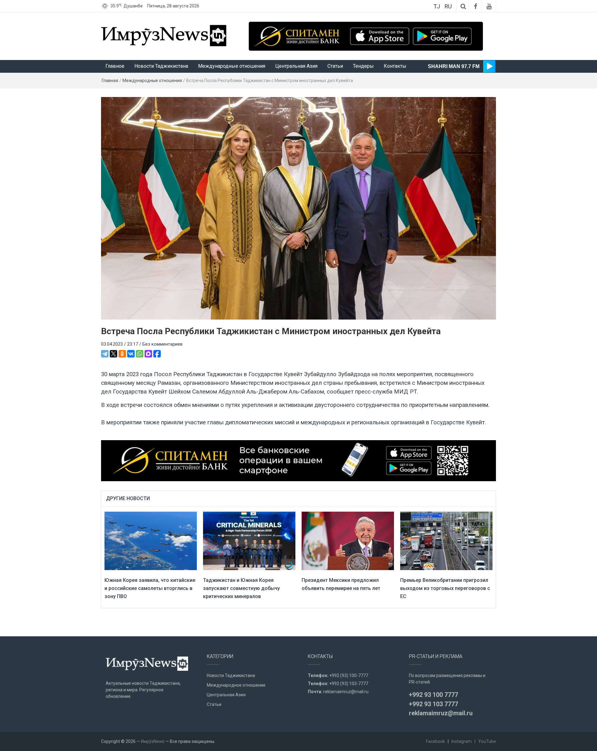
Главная (110, 80)
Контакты (395, 66)
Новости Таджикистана (161, 66)
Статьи (335, 66)
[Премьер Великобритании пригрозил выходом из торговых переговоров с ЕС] (446, 540)
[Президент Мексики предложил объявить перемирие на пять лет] (348, 540)
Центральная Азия (296, 66)
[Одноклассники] (122, 353)
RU (448, 6)
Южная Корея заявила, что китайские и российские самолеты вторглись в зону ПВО (149, 588)
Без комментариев (162, 344)
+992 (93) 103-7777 (348, 683)
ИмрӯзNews (152, 741)
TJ (436, 6)
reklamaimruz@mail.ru (345, 691)
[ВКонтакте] (131, 353)
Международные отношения (231, 66)
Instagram (461, 741)
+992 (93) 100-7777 (348, 675)
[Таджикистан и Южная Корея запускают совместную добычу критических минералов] (249, 540)
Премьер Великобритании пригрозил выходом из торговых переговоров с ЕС (445, 588)
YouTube (487, 741)
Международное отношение (236, 685)
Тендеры (363, 66)
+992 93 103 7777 (433, 704)
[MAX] (148, 353)
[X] (113, 353)
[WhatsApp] (139, 353)
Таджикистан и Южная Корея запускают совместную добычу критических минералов (241, 588)
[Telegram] (105, 353)
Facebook (435, 741)
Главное (114, 66)
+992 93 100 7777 (433, 694)
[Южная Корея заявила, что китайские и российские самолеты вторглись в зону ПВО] (150, 540)
